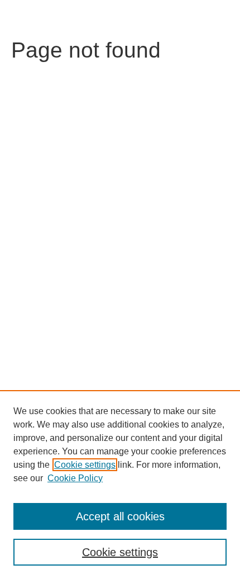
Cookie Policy (75, 478)
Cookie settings (85, 464)
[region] (120, 484)
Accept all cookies (120, 516)
